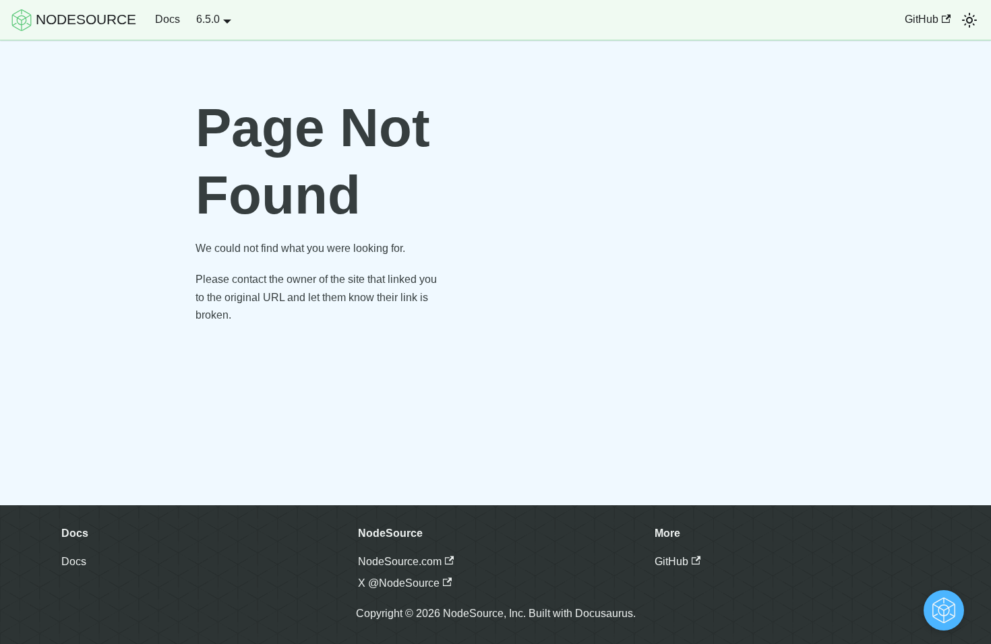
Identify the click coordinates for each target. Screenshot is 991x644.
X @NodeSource (399, 583)
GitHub (921, 19)
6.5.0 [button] (208, 19)
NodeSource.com (400, 561)
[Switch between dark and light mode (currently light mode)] (969, 20)
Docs (167, 19)
